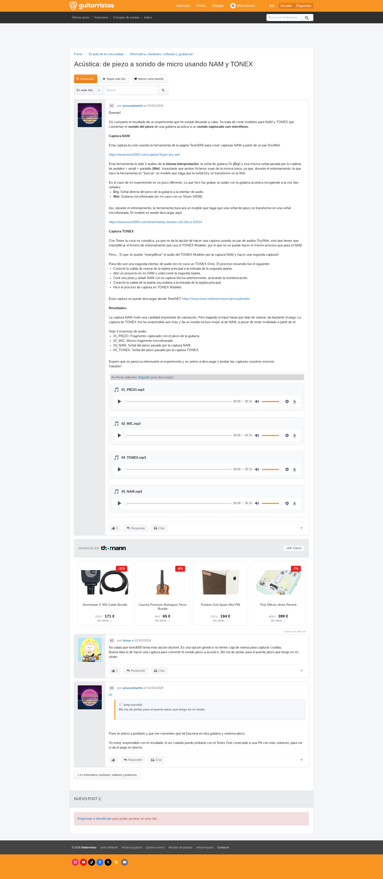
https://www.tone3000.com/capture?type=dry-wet (144, 154)
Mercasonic (246, 6)
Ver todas (294, 548)
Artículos (183, 6)
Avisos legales (205, 847)
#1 (111, 105)
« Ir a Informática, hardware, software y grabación (107, 775)
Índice (148, 17)
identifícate (103, 818)
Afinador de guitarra (180, 847)
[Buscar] (306, 17)
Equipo (218, 6)
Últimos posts (81, 17)
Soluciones (101, 17)
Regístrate (303, 6)
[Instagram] (75, 862)
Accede (286, 6)
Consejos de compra (126, 17)
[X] (108, 862)
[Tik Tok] (91, 862)
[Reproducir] (119, 401)
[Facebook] (99, 862)
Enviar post (87, 79)
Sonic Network (109, 847)
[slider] (178, 401)
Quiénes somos (155, 847)
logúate (144, 377)
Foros (201, 6)
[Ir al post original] (120, 704)
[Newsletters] (124, 862)
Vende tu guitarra (131, 847)
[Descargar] (294, 401)
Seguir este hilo (116, 79)
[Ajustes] (287, 401)
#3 (111, 688)
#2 (111, 640)
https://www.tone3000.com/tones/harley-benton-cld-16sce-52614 (155, 222)
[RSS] (116, 862)
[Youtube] (83, 862)
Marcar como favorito (151, 79)
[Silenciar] (257, 401)
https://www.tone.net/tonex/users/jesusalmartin (216, 299)
